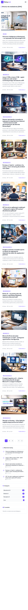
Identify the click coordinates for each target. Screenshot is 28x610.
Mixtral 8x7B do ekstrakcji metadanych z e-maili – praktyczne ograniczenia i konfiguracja (13, 337)
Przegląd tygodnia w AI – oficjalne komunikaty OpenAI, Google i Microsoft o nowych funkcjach (13, 379)
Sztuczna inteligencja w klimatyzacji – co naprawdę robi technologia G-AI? (14, 37)
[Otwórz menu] (25, 2)
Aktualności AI (7, 116)
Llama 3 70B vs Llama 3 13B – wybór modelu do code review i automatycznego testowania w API (13, 78)
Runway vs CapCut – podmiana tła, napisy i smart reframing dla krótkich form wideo (14, 166)
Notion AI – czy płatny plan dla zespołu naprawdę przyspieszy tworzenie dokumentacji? (12, 295)
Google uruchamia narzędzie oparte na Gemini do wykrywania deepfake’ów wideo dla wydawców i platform (13, 252)
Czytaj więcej (22, 47)
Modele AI (6, 74)
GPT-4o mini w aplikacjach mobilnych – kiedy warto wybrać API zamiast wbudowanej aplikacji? (14, 209)
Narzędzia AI (7, 162)
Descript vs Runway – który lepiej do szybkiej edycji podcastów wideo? (14, 421)
